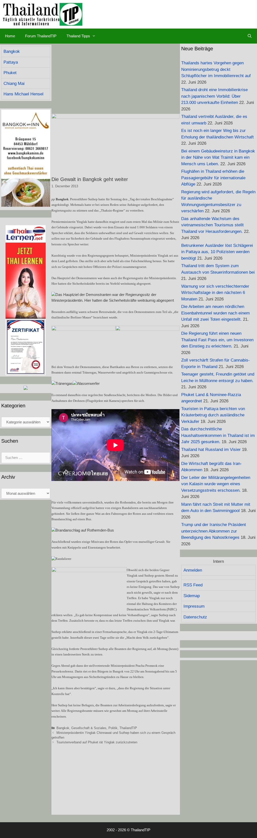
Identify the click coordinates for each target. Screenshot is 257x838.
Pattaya (11, 62)
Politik (112, 728)
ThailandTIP (128, 728)
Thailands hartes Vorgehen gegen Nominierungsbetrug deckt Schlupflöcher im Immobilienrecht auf (216, 69)
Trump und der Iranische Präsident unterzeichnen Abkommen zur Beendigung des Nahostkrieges (213, 531)
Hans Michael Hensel (23, 94)
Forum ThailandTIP (40, 36)
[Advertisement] (115, 79)
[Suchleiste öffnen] (249, 36)
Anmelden (192, 570)
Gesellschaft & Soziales (88, 728)
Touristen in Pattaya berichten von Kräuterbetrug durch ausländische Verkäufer (213, 415)
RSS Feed (193, 585)
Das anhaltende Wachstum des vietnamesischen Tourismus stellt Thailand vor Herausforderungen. (212, 225)
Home (10, 36)
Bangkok (62, 728)
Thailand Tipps (78, 36)
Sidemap (191, 595)
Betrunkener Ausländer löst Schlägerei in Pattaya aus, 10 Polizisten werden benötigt (217, 252)
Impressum (194, 606)
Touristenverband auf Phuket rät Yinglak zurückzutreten (96, 742)
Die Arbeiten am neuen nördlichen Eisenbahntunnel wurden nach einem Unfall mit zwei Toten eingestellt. (215, 313)
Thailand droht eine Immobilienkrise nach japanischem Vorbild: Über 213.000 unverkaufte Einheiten (214, 96)
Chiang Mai (14, 83)
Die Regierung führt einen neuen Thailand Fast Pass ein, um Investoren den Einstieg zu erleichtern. (217, 340)
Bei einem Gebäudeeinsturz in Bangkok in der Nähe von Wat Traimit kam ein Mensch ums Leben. (218, 157)
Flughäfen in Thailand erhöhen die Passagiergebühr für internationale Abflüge (213, 178)
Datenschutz (195, 617)
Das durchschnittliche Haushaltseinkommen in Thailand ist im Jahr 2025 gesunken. (218, 435)
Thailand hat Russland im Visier (211, 449)
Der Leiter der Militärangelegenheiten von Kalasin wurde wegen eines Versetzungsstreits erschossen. (215, 484)
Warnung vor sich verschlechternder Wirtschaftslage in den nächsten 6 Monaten (215, 292)
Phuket (10, 72)
